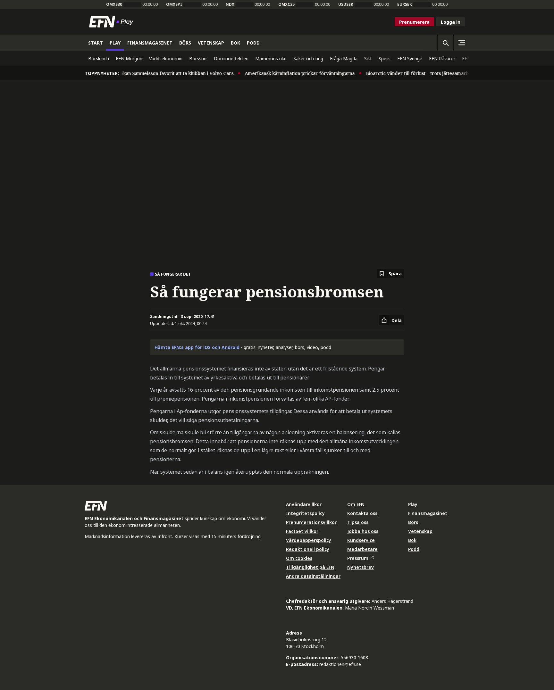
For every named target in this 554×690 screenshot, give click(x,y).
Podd (413, 549)
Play (412, 504)
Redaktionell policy (307, 549)
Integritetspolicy (305, 513)
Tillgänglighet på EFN (310, 567)
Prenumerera (414, 22)
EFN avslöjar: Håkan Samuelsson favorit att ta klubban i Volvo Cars (152, 73)
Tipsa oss (357, 522)
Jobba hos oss (362, 531)
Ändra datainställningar (313, 576)
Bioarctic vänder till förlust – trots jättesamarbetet (415, 73)
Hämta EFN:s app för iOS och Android (197, 347)
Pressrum (357, 558)
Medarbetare (362, 549)
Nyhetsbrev (360, 567)
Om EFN (356, 504)
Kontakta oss (362, 513)
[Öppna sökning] (445, 43)
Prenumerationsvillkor (311, 522)
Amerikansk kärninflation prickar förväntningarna (293, 73)
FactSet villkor (302, 531)
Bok (412, 540)
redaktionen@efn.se (340, 664)
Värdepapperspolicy (308, 540)
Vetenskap (420, 531)
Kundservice (361, 540)
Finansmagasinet (427, 513)
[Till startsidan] (112, 22)
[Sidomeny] (461, 43)
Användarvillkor (304, 504)
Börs (413, 522)
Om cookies (299, 558)
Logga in (450, 22)
